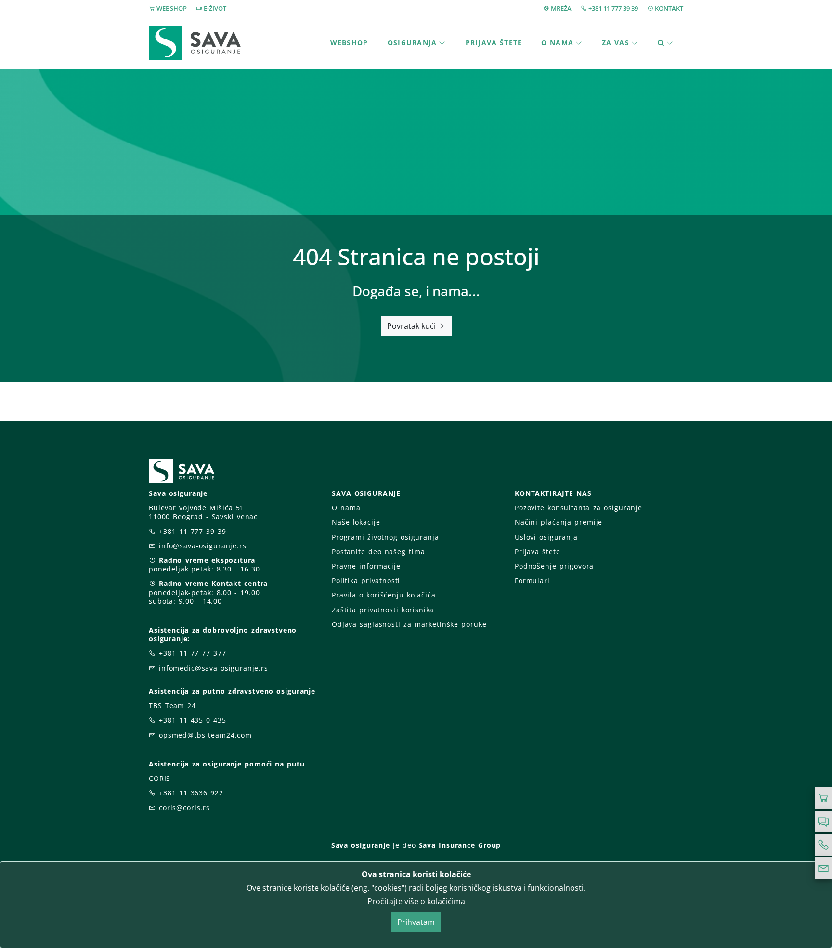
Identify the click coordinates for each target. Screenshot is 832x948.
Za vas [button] (615, 42)
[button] (665, 43)
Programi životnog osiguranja (385, 537)
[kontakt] (823, 868)
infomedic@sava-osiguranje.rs (213, 668)
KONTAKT (669, 8)
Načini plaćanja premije (558, 522)
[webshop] (823, 798)
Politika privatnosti (366, 580)
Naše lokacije (356, 522)
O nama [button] (557, 42)
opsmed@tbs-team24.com (205, 735)
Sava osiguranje (360, 845)
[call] (823, 845)
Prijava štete (494, 42)
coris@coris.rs (184, 807)
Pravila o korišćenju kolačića (384, 594)
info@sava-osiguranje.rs (203, 545)
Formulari (532, 580)
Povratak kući (412, 326)
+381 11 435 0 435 (192, 720)
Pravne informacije (366, 566)
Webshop (349, 42)
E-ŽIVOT (215, 8)
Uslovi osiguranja (546, 537)
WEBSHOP (171, 8)
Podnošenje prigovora (554, 566)
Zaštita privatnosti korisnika (383, 609)
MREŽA (561, 8)
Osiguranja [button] (412, 42)
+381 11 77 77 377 (192, 653)
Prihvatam (416, 922)
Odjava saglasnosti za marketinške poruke (409, 624)
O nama (346, 507)
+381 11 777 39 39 (613, 8)
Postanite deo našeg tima (378, 551)
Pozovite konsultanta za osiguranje (578, 507)
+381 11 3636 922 (191, 792)
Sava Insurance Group (460, 845)
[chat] (823, 822)
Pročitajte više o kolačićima (416, 901)
